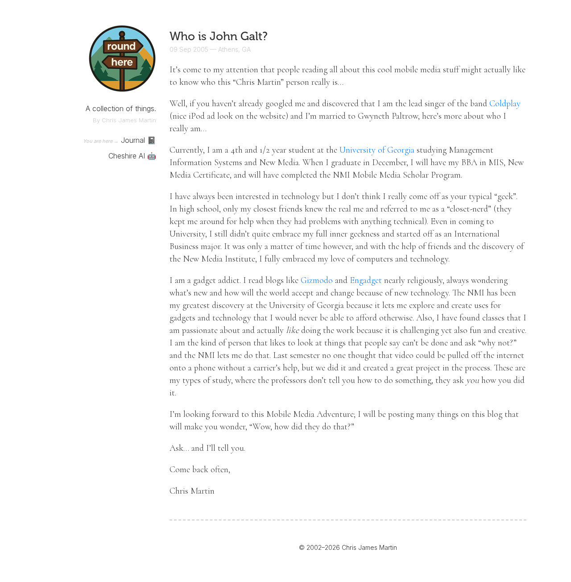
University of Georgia (376, 150)
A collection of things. (121, 108)
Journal (133, 140)
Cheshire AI (126, 155)
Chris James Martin (129, 120)
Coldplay (505, 103)
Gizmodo (317, 280)
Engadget (366, 280)
